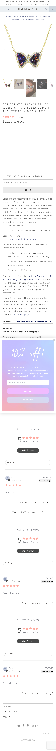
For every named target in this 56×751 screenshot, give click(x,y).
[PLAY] (28, 49)
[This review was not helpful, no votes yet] (48, 502)
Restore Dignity (21, 314)
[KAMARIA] (28, 9)
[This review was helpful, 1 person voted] (43, 502)
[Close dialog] (53, 340)
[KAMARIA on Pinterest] (28, 726)
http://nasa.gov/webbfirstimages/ (20, 239)
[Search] (46, 9)
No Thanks (28, 399)
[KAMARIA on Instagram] (32, 726)
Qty (4, 140)
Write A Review (28, 450)
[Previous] (5, 49)
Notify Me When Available (16, 170)
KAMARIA (31, 740)
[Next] (51, 49)
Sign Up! (28, 391)
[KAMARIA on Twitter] (19, 726)
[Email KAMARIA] (37, 726)
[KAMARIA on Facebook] (23, 726)
